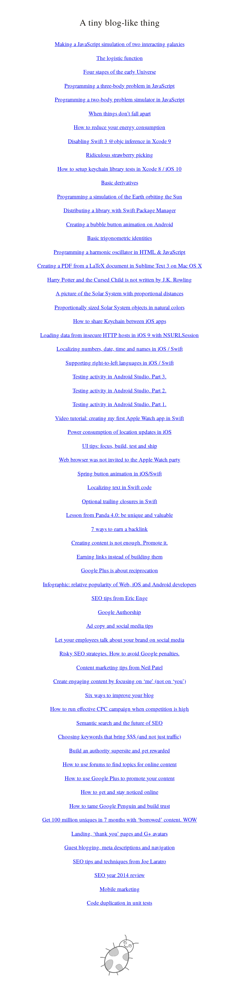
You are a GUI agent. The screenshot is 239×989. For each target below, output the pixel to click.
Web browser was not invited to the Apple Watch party (119, 459)
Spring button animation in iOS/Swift (120, 473)
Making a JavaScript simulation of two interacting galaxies (119, 44)
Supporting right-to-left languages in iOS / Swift (120, 362)
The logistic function (119, 58)
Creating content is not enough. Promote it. (119, 542)
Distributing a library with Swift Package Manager (120, 210)
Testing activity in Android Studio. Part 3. (119, 376)
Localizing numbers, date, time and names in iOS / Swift (120, 348)
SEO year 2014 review (119, 874)
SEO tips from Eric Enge (119, 598)
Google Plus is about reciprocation (119, 570)
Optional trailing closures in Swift (119, 501)
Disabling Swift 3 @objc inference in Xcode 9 (119, 141)
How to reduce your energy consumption (119, 127)
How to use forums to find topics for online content (120, 764)
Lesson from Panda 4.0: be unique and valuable (119, 514)
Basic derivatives (119, 182)
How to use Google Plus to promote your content (120, 778)
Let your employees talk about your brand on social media (119, 639)
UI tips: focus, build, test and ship (119, 445)
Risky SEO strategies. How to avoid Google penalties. (119, 653)
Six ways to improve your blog (119, 695)
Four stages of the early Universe (119, 71)
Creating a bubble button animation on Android (119, 224)
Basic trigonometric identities (119, 237)
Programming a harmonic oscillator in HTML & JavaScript (119, 251)
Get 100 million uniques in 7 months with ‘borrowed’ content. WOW (119, 819)
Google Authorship (119, 612)
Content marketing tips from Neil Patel (119, 667)
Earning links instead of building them (120, 556)
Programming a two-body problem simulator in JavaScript (119, 99)
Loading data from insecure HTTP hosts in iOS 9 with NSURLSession (119, 335)
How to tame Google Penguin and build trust (119, 805)
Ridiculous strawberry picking (119, 154)
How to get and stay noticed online (119, 791)
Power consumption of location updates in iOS (120, 431)
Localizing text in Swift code (119, 487)
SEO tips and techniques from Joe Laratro (119, 861)
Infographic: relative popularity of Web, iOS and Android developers (119, 584)
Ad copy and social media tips (119, 625)
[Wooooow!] (119, 973)
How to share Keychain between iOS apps (119, 321)
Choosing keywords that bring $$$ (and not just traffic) (119, 736)
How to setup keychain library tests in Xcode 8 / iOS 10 (119, 168)
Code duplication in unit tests (119, 902)
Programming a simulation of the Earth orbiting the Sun (119, 196)
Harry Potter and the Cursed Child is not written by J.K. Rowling (119, 279)
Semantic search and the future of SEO (119, 722)
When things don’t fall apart (120, 113)
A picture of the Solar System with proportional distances (119, 293)
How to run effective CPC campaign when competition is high (119, 708)
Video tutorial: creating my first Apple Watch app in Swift (119, 418)
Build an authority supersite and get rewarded (119, 750)
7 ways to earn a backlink (119, 528)
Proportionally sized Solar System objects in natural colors (119, 307)
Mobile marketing (120, 888)
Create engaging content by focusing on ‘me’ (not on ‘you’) (119, 681)
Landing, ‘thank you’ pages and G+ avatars (119, 833)
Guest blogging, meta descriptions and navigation (119, 847)
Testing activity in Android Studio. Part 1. (119, 404)
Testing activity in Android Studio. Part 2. (119, 390)
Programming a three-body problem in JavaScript (119, 85)
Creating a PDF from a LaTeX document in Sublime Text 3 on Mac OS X (119, 265)
